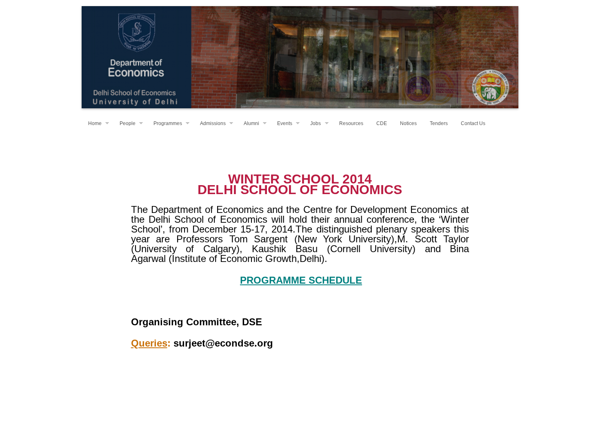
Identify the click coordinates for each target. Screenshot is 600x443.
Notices (408, 123)
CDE (381, 123)
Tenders (439, 123)
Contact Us (473, 123)
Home (95, 123)
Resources (351, 123)
